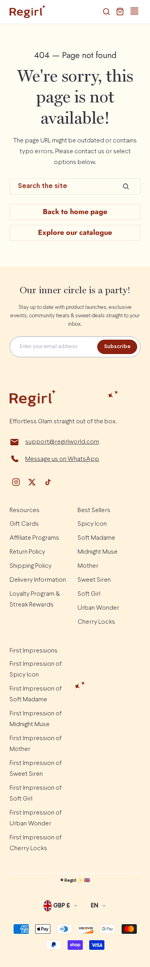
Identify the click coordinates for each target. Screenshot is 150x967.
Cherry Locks (96, 622)
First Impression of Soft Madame (36, 694)
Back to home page (75, 211)
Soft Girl (89, 594)
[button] (106, 12)
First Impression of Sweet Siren (36, 768)
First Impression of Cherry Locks (36, 843)
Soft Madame (96, 538)
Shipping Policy (31, 566)
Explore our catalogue (75, 232)
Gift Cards (24, 524)
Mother (88, 566)
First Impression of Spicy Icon (36, 669)
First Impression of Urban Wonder (36, 818)
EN (94, 906)
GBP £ (61, 906)
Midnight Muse (98, 552)
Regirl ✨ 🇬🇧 (77, 880)
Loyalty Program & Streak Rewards (35, 599)
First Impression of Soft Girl (36, 793)
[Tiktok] (48, 482)
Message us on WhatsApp (62, 459)
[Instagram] (16, 482)
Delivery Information (38, 580)
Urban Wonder (98, 608)
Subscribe (117, 346)
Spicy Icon (92, 524)
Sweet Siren (94, 580)
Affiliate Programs (34, 538)
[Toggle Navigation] (134, 11)
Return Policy (27, 552)
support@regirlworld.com (62, 442)
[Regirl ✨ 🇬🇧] (28, 11)
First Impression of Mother (36, 743)
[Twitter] (32, 482)
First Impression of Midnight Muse (36, 719)
